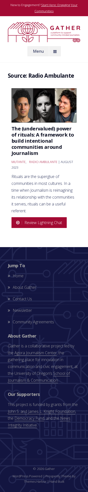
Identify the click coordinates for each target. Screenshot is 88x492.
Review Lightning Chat (43, 222)
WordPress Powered (27, 476)
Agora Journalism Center (35, 352)
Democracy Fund (29, 418)
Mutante (18, 162)
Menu (38, 51)
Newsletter (22, 310)
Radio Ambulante (43, 162)
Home (18, 275)
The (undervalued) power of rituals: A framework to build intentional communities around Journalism (42, 140)
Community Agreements (33, 322)
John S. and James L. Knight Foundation (41, 411)
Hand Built (57, 481)
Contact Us (22, 299)
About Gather (24, 287)
